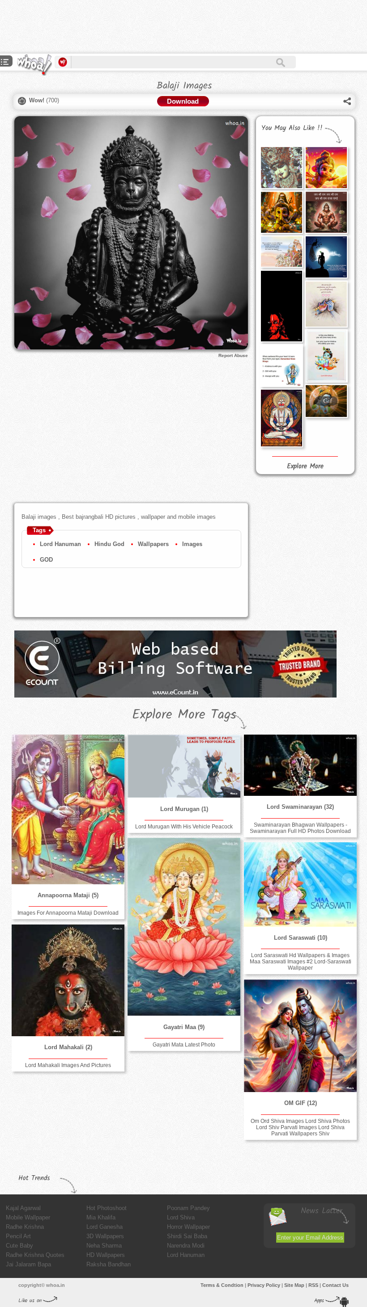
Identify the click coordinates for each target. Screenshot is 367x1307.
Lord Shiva (181, 1217)
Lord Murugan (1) (184, 809)
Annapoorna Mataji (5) (68, 895)
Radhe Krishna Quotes (35, 1255)
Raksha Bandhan (108, 1264)
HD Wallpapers (105, 1255)
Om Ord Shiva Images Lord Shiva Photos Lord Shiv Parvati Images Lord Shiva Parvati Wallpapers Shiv (300, 1127)
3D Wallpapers (105, 1236)
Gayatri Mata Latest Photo (184, 1045)
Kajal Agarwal (23, 1208)
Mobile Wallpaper (28, 1217)
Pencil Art (18, 1236)
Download (183, 101)
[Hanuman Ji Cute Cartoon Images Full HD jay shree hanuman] (326, 167)
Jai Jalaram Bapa (28, 1264)
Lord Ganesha (104, 1226)
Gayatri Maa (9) (184, 1027)
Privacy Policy (264, 1285)
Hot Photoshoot (106, 1208)
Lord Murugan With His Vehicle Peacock (184, 827)
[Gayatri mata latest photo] (184, 927)
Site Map (294, 1285)
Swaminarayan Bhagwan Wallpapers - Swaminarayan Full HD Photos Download (300, 828)
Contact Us (335, 1285)
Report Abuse (233, 355)
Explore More (305, 466)
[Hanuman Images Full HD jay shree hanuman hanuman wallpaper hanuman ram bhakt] (326, 212)
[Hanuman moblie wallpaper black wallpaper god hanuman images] (281, 306)
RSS (313, 1285)
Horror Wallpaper (188, 1226)
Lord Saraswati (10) (300, 937)
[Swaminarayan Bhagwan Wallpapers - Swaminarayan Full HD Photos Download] (300, 765)
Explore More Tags (184, 715)
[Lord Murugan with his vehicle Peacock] (184, 766)
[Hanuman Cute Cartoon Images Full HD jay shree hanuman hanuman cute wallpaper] (281, 212)
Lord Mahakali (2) (68, 1047)
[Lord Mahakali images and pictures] (68, 980)
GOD (46, 559)
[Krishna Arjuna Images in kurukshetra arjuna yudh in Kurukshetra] (281, 251)
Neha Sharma (104, 1245)
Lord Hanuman (60, 544)
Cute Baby (19, 1245)
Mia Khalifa (100, 1217)
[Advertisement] (163, 27)
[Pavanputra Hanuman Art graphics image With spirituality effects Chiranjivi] (281, 418)
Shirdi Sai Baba (187, 1236)
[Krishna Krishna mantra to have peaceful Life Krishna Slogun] (326, 304)
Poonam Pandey (188, 1208)
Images (192, 544)
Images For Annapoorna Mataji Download (68, 913)
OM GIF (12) (300, 1103)
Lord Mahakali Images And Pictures (68, 1065)
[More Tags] (4, 63)
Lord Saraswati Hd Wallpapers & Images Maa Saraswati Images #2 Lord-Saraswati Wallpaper (300, 961)
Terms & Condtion (222, 1285)
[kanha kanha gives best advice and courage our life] (281, 365)
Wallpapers (153, 544)
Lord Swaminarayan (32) (300, 806)
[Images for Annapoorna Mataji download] (68, 809)
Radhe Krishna (25, 1226)
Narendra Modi (186, 1245)
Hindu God (109, 544)
